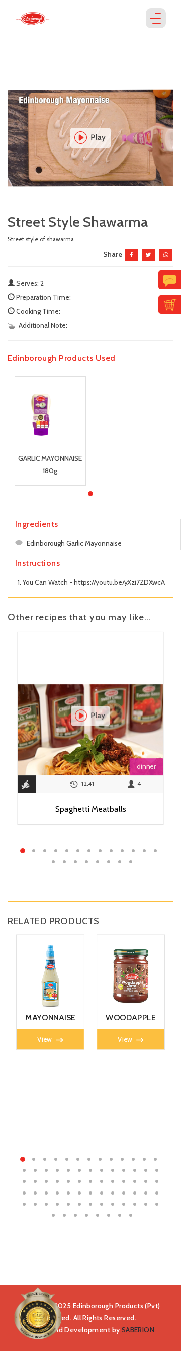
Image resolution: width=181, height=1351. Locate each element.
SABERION (138, 1329)
